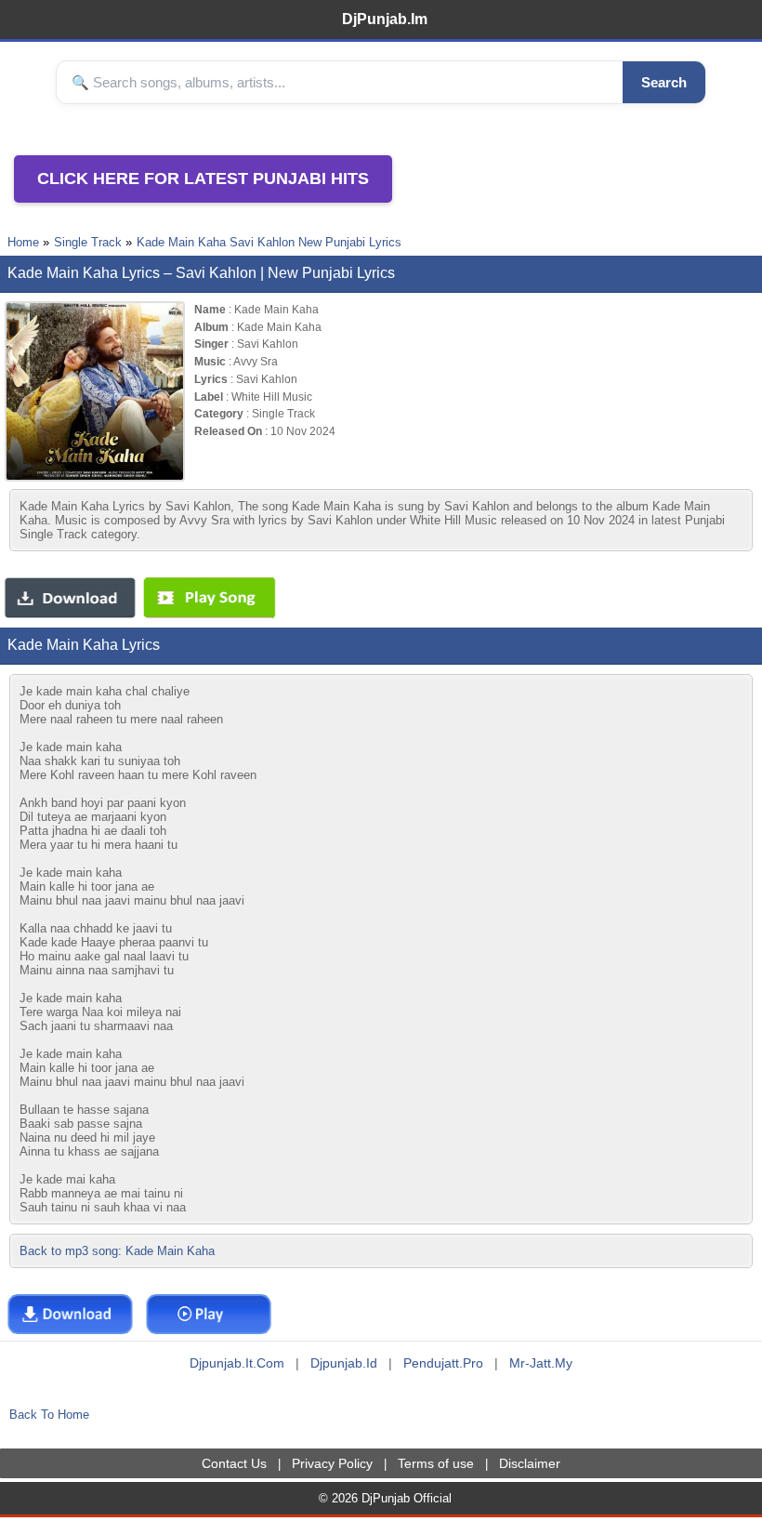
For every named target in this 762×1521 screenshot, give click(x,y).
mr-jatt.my (540, 1363)
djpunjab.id (343, 1363)
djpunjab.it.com (237, 1363)
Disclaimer (529, 1463)
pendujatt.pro (443, 1363)
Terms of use (436, 1463)
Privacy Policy (332, 1463)
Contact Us (234, 1463)
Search (664, 82)
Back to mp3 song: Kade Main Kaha (117, 1251)
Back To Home (49, 1415)
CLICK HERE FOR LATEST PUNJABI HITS (203, 178)
